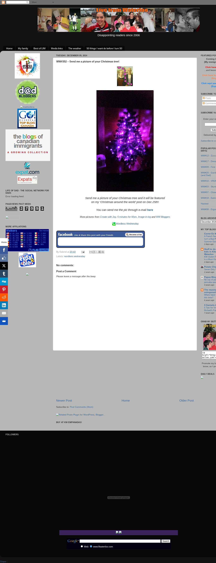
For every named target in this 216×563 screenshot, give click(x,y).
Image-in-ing (144, 217)
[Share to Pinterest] (102, 252)
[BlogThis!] (93, 252)
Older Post (186, 400)
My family (23, 48)
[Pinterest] (4, 289)
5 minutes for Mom (127, 217)
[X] (4, 266)
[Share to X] (96, 252)
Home (9, 48)
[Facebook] (4, 250)
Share (3, 561)
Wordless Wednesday (127, 223)
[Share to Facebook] (99, 252)
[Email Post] (82, 252)
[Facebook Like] (4, 258)
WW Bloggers (163, 217)
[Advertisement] (125, 374)
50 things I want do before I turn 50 (104, 48)
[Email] (4, 313)
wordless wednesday (74, 256)
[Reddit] (4, 297)
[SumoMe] (4, 321)
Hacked (204, 204)
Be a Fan (134, 234)
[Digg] (4, 281)
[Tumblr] (4, 274)
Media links (57, 48)
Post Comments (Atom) (81, 407)
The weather (74, 48)
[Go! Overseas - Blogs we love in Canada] (27, 128)
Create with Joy (108, 217)
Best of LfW (40, 48)
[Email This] (90, 252)
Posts (208, 98)
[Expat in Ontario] (27, 174)
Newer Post (64, 400)
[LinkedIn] (4, 305)
